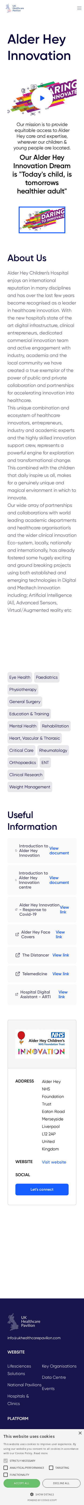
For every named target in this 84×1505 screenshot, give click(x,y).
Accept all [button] (21, 1483)
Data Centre (54, 1377)
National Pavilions (24, 1384)
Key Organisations (59, 1366)
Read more (41, 1453)
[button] (42, 1494)
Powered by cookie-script (42, 1500)
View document (59, 850)
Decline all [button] (61, 1483)
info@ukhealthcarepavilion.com (34, 1338)
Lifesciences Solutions (19, 1370)
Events (48, 1388)
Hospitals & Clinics (18, 1400)
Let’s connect (42, 1189)
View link (64, 909)
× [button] (80, 1433)
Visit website (54, 1162)
